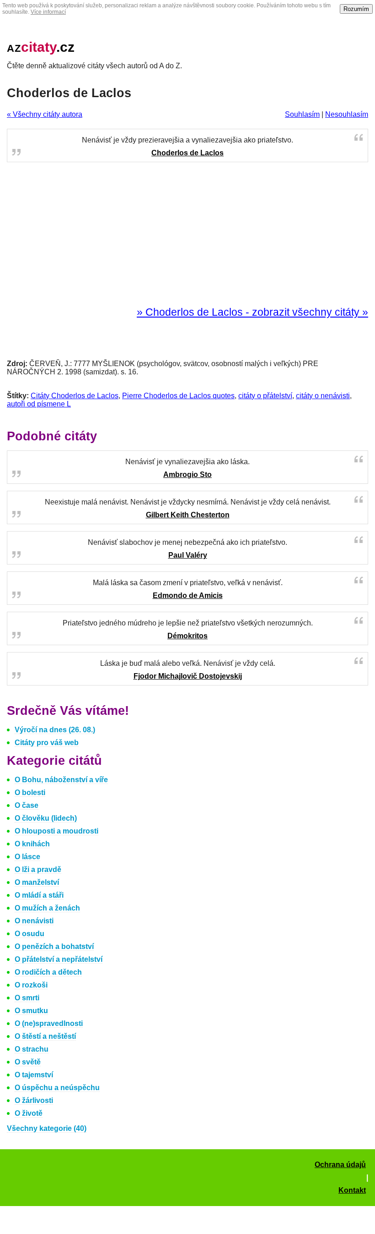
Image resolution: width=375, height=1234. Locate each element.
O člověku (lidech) (46, 818)
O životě (29, 1113)
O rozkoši (31, 985)
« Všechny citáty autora (44, 114)
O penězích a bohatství (54, 946)
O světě (28, 1062)
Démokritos (187, 636)
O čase (26, 805)
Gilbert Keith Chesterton (188, 515)
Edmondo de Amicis (188, 595)
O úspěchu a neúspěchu (57, 1087)
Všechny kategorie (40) (46, 1128)
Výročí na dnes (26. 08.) (55, 730)
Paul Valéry (187, 555)
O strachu (31, 1049)
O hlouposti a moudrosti (56, 831)
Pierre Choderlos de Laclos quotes (178, 396)
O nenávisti (34, 921)
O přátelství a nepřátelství (58, 959)
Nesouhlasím (346, 114)
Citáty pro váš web (47, 742)
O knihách (32, 844)
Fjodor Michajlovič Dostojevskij (188, 676)
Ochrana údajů (340, 1164)
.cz (41, 47)
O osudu (29, 934)
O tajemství (34, 1075)
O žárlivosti (34, 1100)
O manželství (37, 882)
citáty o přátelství (265, 396)
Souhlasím (302, 114)
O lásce (27, 857)
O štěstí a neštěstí (45, 1036)
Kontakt (352, 1190)
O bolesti (30, 792)
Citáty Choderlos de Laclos (74, 396)
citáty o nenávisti (323, 396)
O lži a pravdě (38, 869)
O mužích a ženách (47, 908)
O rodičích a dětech (48, 972)
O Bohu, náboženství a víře (61, 780)
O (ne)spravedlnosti (49, 1023)
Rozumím (356, 8)
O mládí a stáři (39, 895)
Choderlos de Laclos (187, 153)
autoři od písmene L (39, 404)
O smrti (27, 998)
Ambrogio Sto (187, 474)
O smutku (31, 1011)
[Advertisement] (187, 234)
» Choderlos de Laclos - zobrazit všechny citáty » (252, 312)
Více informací (48, 12)
